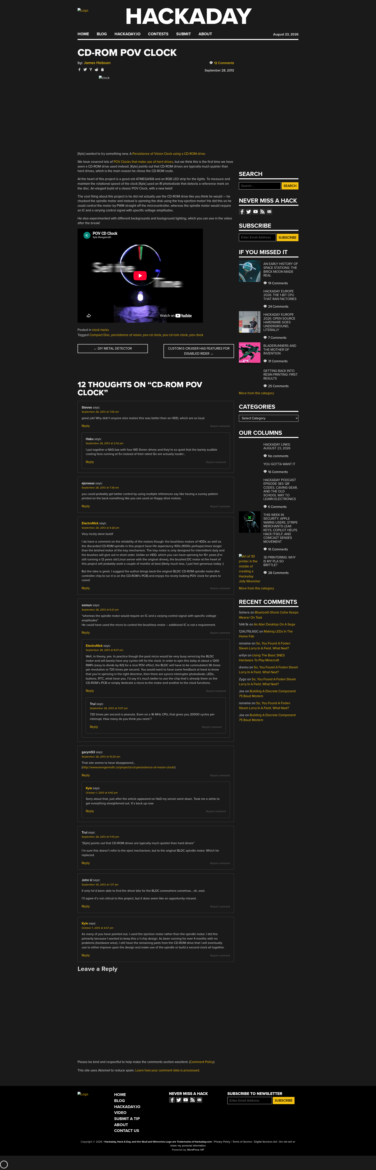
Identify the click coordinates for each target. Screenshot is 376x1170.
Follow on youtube (255, 212)
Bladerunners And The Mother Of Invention (279, 349)
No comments (277, 456)
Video (120, 1112)
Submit (183, 34)
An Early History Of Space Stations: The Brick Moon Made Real (280, 269)
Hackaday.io (127, 34)
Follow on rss (262, 212)
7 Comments (277, 338)
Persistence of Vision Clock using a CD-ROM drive (168, 154)
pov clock (196, 335)
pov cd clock (152, 335)
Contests (158, 34)
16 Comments (277, 472)
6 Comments (277, 507)
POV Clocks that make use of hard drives (143, 162)
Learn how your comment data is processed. (167, 1070)
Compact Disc (99, 335)
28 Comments (278, 573)
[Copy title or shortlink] (102, 70)
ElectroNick (90, 523)
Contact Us (126, 1130)
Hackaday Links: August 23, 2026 (277, 446)
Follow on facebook (242, 212)
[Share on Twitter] (85, 69)
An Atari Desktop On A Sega (274, 624)
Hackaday (188, 17)
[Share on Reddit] (97, 69)
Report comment (220, 426)
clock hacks (100, 330)
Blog (102, 34)
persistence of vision (126, 335)
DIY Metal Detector (113, 348)
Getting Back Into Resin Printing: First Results (280, 375)
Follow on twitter (249, 212)
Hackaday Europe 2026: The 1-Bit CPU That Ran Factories (279, 295)
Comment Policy (202, 1062)
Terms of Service (242, 1141)
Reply (86, 426)
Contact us (269, 212)
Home (83, 34)
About (205, 34)
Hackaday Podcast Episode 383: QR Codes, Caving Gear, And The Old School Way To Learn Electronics (280, 489)
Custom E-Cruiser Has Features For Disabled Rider (199, 351)
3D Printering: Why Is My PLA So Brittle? (279, 561)
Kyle (89, 788)
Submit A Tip (127, 1118)
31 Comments (277, 361)
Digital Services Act (265, 1141)
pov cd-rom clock (175, 335)
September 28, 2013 (219, 70)
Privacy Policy (222, 1141)
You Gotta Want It (279, 464)
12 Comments (223, 63)
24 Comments (277, 307)
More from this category (256, 393)
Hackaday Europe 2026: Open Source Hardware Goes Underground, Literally (279, 322)
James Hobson (97, 62)
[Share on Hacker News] (91, 69)
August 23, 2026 (285, 34)
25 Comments (278, 386)
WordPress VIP (195, 1149)
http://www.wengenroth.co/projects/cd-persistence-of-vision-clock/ (128, 767)
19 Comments (277, 283)
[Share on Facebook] (79, 69)
